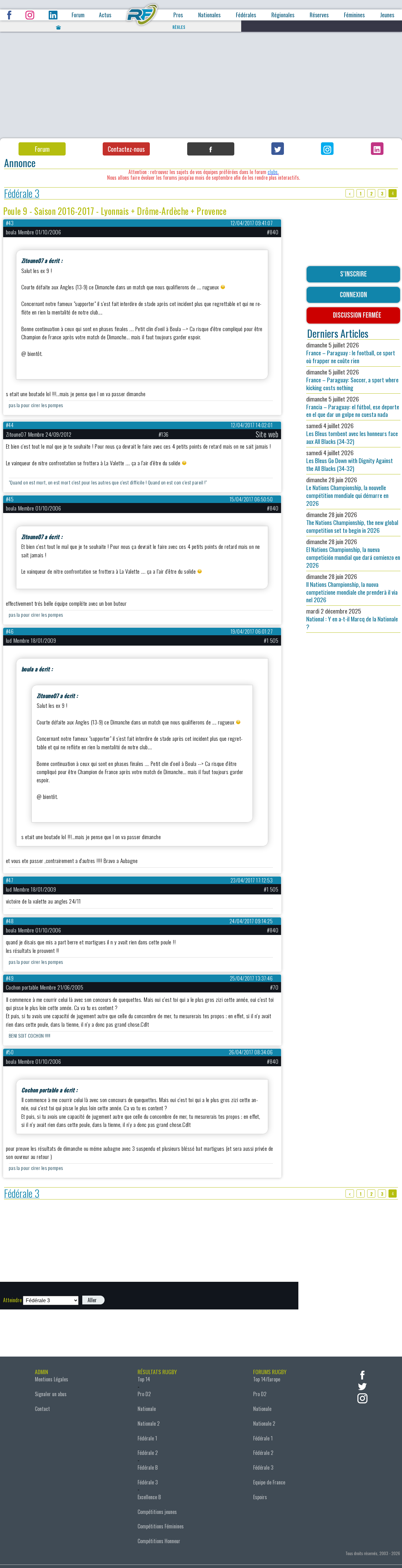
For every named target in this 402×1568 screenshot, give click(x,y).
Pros (178, 15)
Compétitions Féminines (161, 1526)
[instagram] (362, 1397)
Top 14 (144, 1379)
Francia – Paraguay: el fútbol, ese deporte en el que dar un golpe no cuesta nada (352, 406)
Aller (92, 1300)
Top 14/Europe (266, 1379)
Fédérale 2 (148, 1453)
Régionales (282, 15)
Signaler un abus (51, 1394)
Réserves (319, 15)
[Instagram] (327, 148)
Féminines (354, 15)
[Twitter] (277, 148)
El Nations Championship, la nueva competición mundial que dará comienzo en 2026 (353, 553)
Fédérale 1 (147, 1438)
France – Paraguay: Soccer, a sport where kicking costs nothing (352, 379)
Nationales (209, 15)
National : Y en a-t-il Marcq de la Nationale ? (352, 618)
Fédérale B (148, 1467)
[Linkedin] (377, 148)
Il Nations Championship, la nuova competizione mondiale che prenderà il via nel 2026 (352, 588)
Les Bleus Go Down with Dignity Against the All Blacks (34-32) (349, 460)
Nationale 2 (149, 1423)
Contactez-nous (126, 149)
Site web (267, 434)
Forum (78, 15)
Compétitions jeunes (157, 1512)
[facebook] (362, 1374)
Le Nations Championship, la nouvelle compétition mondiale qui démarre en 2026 (347, 491)
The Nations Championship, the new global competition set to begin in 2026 (352, 522)
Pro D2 (144, 1394)
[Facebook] (210, 149)
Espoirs (260, 1497)
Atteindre (12, 1300)
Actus (105, 15)
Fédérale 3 (22, 193)
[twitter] (362, 1386)
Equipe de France (269, 1482)
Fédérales (246, 15)
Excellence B (149, 1497)
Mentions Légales (51, 1379)
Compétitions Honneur (159, 1541)
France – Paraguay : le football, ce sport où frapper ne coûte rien (350, 352)
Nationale (147, 1409)
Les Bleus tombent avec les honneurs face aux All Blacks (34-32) (352, 433)
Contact (42, 1409)
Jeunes (387, 15)
